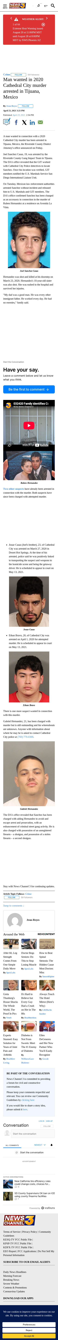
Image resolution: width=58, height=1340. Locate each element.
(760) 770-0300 (25, 736)
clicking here (27, 1100)
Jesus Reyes (11, 106)
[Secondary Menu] (7, 5)
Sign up (49, 1121)
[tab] (12, 1145)
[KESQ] (21, 5)
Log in (41, 1121)
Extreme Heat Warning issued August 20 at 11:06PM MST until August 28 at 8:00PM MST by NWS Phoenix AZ (28, 34)
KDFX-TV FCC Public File (17, 1247)
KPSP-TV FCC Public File (17, 1243)
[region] (29, 1165)
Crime (28, 894)
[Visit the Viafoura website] (48, 1208)
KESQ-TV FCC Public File (17, 1239)
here (25, 1109)
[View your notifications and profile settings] (51, 1145)
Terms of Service (11, 1231)
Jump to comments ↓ (13, 905)
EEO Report (9, 1251)
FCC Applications (27, 1251)
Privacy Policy (29, 1231)
